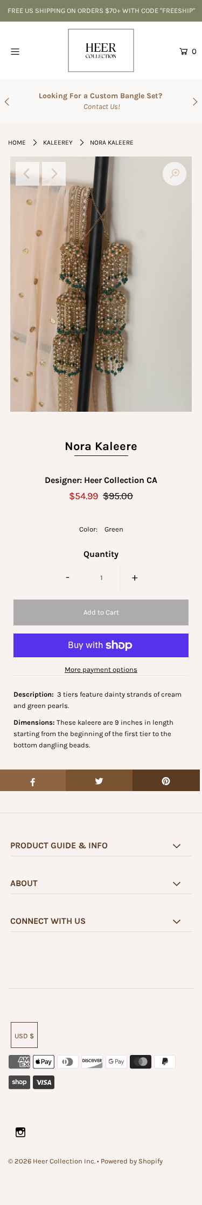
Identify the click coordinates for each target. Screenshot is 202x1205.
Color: (88, 529)
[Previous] (27, 174)
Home (17, 142)
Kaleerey (58, 142)
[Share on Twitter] (99, 780)
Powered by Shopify (132, 1161)
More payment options (101, 669)
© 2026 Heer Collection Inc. (51, 1161)
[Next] (54, 174)
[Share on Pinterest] (166, 780)
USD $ (24, 1036)
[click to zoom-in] (174, 174)
